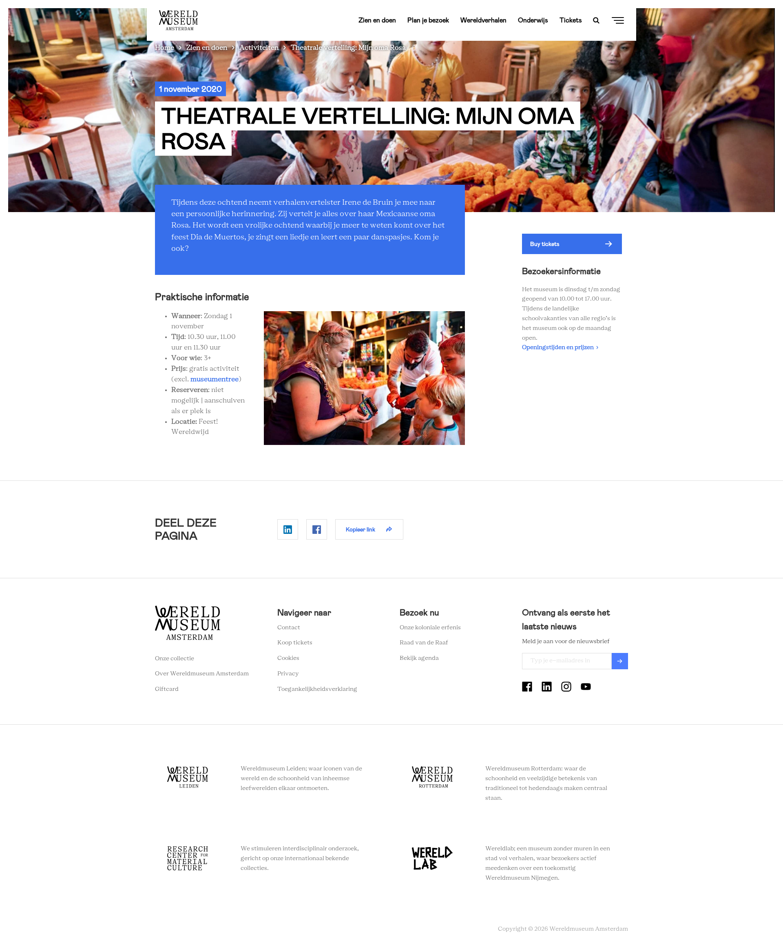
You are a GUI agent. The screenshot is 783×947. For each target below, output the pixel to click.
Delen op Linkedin (287, 529)
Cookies (288, 658)
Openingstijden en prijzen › (560, 347)
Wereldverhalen (483, 20)
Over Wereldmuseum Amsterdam (202, 674)
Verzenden (620, 661)
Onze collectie (174, 659)
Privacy (288, 674)
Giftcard (167, 689)
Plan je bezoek (428, 20)
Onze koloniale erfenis (430, 628)
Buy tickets (545, 244)
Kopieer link (360, 529)
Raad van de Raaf (424, 643)
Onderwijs (533, 20)
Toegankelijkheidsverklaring (317, 689)
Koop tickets (294, 643)
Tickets (571, 20)
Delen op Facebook (316, 529)
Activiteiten (259, 47)
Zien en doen (377, 20)
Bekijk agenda (419, 658)
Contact (288, 628)
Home (164, 47)
